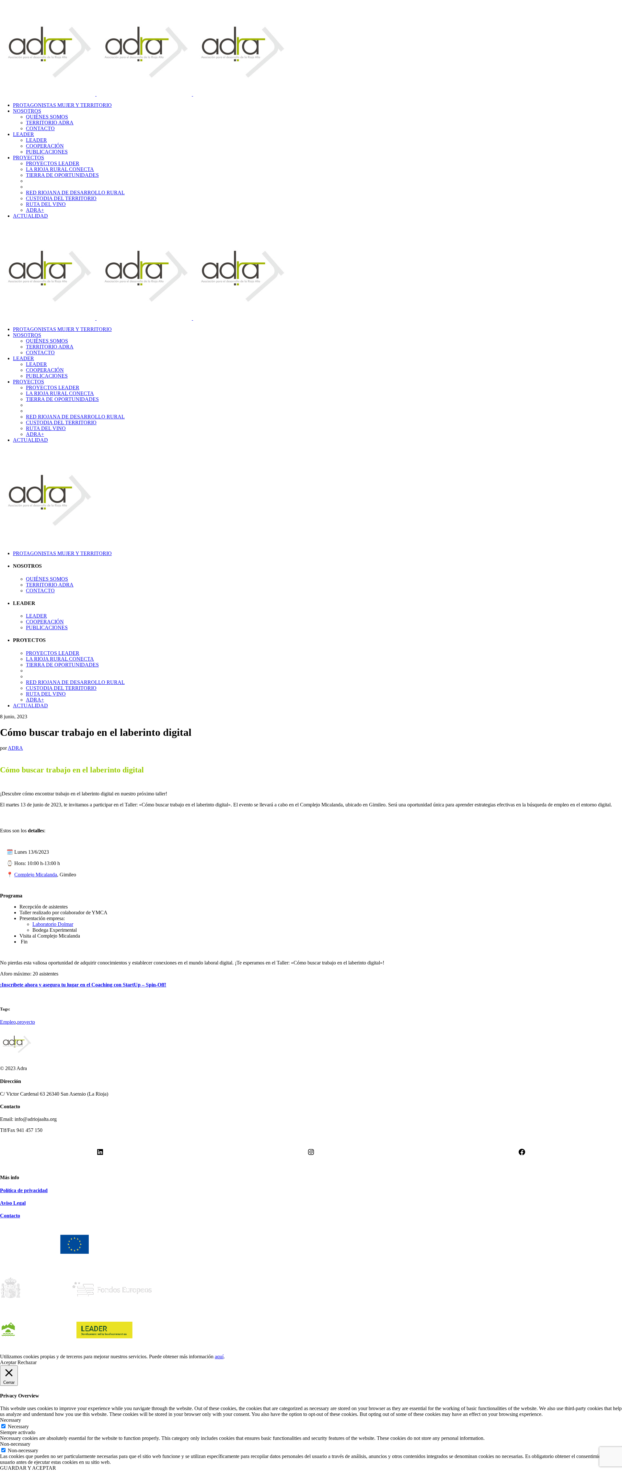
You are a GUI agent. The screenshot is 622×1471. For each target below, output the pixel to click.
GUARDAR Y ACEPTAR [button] (28, 1468)
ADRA (15, 748)
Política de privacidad (24, 1190)
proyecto (26, 1022)
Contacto (10, 1215)
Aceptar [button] (8, 1362)
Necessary (18, 1426)
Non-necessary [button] (15, 1444)
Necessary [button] (10, 1420)
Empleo (8, 1022)
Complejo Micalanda (35, 874)
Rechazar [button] (27, 1362)
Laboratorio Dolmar (52, 924)
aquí (219, 1356)
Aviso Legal (13, 1203)
